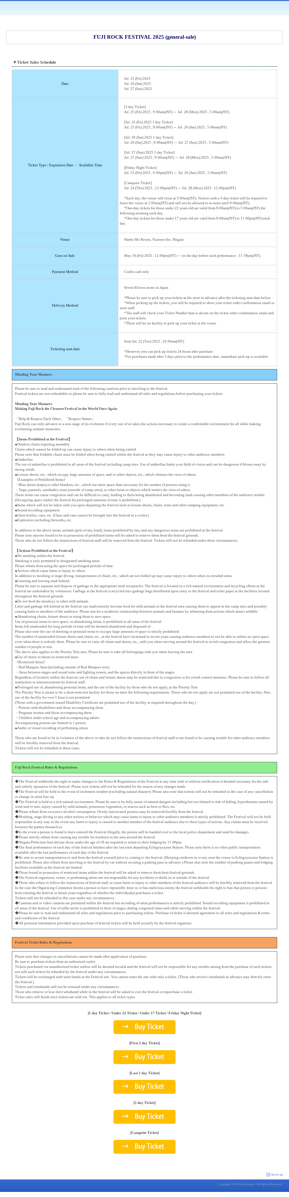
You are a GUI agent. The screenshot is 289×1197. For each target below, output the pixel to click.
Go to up (277, 1174)
